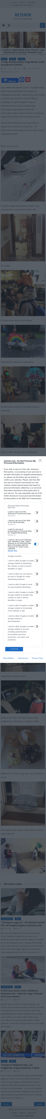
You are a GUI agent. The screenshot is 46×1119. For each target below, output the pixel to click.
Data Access (23, 658)
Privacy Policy (37, 658)
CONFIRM (14, 649)
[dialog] (23, 559)
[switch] (36, 512)
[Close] (41, 461)
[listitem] (23, 506)
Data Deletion (8, 658)
